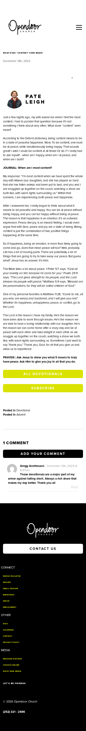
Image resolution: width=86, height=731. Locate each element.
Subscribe (43, 388)
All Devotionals (42, 374)
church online (11, 665)
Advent (20, 414)
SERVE (6, 601)
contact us (43, 549)
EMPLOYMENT (9, 607)
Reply (74, 487)
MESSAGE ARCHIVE (12, 659)
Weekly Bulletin (12, 576)
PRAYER (7, 582)
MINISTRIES (8, 595)
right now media (12, 671)
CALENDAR (8, 630)
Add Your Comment (43, 454)
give (5, 624)
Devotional (23, 410)
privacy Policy (11, 642)
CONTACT (7, 636)
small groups (10, 589)
